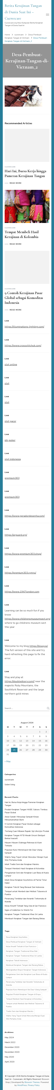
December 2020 (12, 1047)
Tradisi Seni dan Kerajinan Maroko (19, 1011)
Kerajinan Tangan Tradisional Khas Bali (21, 951)
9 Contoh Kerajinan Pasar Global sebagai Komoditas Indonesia (24, 298)
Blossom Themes (32, 1082)
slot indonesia (13, 459)
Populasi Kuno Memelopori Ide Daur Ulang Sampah (26, 989)
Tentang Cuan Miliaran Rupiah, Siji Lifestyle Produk (27, 831)
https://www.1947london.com (22, 591)
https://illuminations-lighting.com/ (24, 326)
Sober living (10, 784)
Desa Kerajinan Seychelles (16, 937)
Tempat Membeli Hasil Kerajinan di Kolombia (24, 868)
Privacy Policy (34, 1085)
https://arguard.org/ (16, 535)
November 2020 (12, 1052)
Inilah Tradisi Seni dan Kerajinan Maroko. (22, 864)
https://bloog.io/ (39, 646)
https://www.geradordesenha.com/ (25, 516)
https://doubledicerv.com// (20, 681)
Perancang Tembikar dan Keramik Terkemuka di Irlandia (25, 983)
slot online (11, 364)
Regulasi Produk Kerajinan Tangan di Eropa (23, 994)
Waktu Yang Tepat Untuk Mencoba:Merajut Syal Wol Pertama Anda (25, 1017)
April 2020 (9, 1061)
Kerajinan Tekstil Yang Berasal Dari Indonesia (24, 887)
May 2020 (9, 1057)
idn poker (10, 440)
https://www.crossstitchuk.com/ (23, 345)
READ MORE (15, 183)
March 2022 (10, 1042)
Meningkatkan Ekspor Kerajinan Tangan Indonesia (26, 970)
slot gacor (10, 421)
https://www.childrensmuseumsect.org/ (27, 618)
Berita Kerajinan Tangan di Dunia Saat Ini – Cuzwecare (23, 12)
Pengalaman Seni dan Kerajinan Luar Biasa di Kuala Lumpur (26, 976)
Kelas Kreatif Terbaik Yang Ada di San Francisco (25, 905)
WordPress (22, 1085)
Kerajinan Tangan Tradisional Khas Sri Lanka (24, 914)
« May (8, 761)
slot (7, 383)
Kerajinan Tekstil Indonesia (17, 960)
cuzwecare (19, 34)
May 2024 (9, 1037)
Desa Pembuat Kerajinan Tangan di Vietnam (23, 942)
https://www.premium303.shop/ (23, 554)
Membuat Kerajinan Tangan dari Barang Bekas (25, 918)
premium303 (12, 478)
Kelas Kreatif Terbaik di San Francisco (21, 946)
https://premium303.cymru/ (20, 572)
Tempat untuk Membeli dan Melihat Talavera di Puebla (25, 1005)
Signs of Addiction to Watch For (19, 910)
